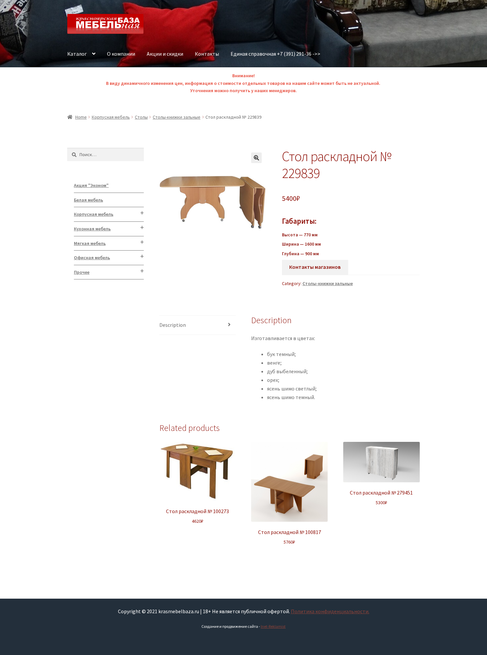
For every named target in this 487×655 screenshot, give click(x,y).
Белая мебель (88, 200)
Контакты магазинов (315, 267)
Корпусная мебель (111, 117)
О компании (121, 53)
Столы (141, 117)
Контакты (207, 53)
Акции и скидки (165, 53)
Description (172, 325)
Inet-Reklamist (273, 626)
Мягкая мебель (90, 243)
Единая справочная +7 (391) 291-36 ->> (275, 53)
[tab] (197, 325)
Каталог (77, 53)
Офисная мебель (92, 258)
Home (81, 117)
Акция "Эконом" (91, 185)
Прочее (81, 272)
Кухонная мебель (92, 229)
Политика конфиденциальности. (330, 611)
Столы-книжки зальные (176, 117)
